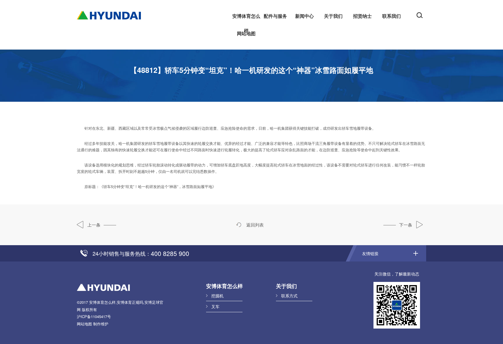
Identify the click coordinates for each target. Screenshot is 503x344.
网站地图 (246, 33)
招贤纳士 (362, 16)
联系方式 (289, 296)
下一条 (406, 225)
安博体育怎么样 (246, 18)
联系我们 (391, 16)
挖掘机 (217, 296)
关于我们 (333, 16)
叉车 (215, 306)
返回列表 (254, 225)
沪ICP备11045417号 (94, 316)
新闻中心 (304, 16)
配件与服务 (275, 16)
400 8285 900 (170, 253)
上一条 (93, 225)
